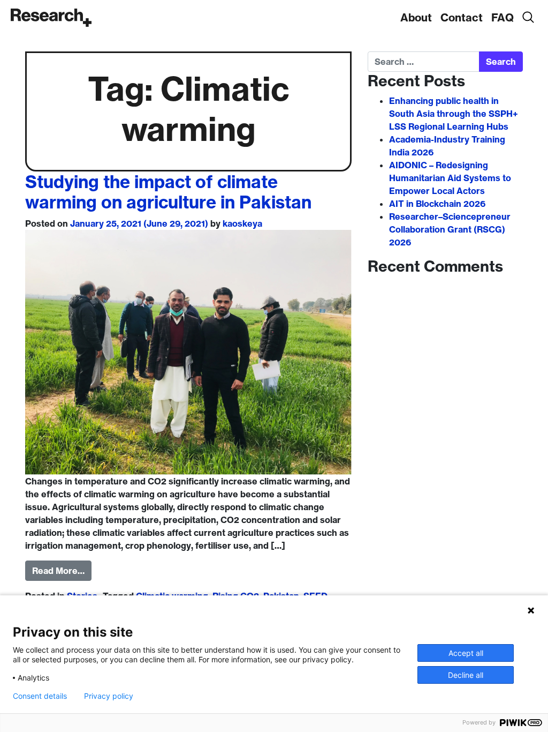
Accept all (465, 653)
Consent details (40, 696)
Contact (461, 17)
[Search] (527, 17)
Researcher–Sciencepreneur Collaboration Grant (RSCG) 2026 (450, 229)
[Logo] (51, 17)
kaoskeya (242, 223)
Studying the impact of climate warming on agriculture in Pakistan (168, 192)
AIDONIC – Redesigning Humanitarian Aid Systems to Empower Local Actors (450, 178)
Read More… (58, 570)
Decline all (465, 674)
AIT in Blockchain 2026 (437, 203)
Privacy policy (108, 696)
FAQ (502, 17)
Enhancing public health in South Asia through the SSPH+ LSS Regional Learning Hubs (453, 113)
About (416, 17)
